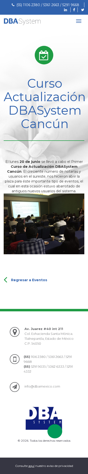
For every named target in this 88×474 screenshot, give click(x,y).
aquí (31, 466)
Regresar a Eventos (29, 280)
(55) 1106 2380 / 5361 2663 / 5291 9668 (46, 5)
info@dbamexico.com (42, 386)
